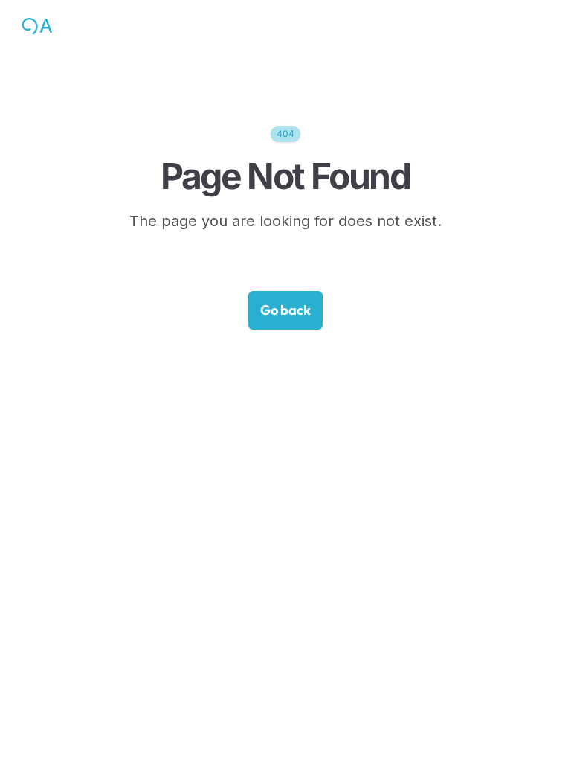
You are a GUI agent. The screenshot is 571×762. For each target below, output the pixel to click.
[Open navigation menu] (542, 26)
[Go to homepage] (69, 26)
